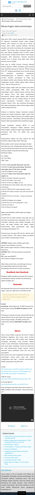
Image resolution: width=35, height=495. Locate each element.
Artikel (12, 33)
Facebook (16, 10)
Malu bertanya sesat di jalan (13, 455)
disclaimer (6, 470)
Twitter (20, 10)
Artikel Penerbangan (8, 19)
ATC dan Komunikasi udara (23, 19)
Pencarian (27, 6)
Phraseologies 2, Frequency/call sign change (18, 446)
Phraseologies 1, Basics (12, 444)
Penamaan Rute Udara (11, 457)
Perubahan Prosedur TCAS (13, 460)
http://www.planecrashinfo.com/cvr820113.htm (14, 384)
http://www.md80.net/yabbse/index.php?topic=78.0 (16, 379)
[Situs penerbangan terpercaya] (17, 2)
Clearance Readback (11, 449)
